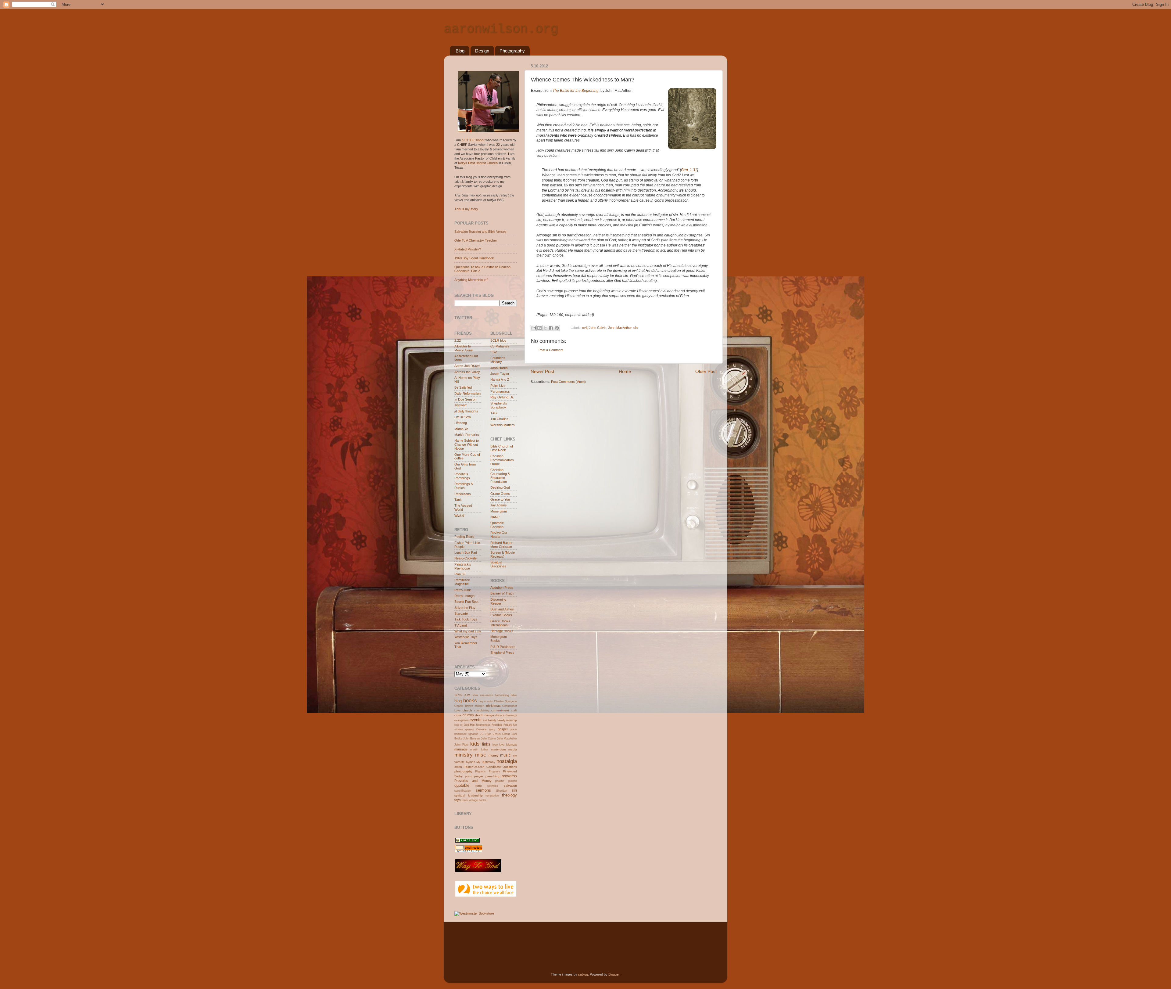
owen (458, 766)
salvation (510, 785)
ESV (493, 352)
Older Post (706, 371)
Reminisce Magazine (462, 582)
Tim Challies (499, 419)
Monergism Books (498, 638)
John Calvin (597, 327)
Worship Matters (502, 425)
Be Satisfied (463, 387)
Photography (512, 50)
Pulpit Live (497, 385)
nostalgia (506, 761)
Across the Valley (467, 372)
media (512, 749)
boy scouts (486, 701)
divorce (499, 715)
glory (492, 729)
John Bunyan (471, 738)
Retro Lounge (464, 596)
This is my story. (466, 209)
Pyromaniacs (500, 391)
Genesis (481, 729)
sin (635, 327)
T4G (493, 413)
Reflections (462, 494)
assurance (486, 695)
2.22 (457, 340)
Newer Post (542, 371)
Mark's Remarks (466, 435)
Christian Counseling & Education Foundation (500, 476)
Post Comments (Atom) (568, 381)
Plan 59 (459, 574)
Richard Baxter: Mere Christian (502, 544)
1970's (458, 695)
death (479, 715)
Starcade (461, 613)
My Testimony (486, 762)
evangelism (461, 720)
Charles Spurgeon (505, 701)
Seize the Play (464, 608)
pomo (468, 776)
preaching (492, 776)
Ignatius (473, 733)
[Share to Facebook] (551, 328)
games (469, 729)
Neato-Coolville (465, 558)
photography (463, 771)
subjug (583, 974)
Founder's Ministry (497, 360)
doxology (511, 715)
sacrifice (492, 785)
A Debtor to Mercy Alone (463, 348)
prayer (478, 776)
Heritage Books (501, 631)
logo (495, 744)
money (494, 755)
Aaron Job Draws (467, 366)
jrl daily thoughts (466, 411)
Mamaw (511, 744)
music (505, 755)
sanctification (462, 790)
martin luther (479, 749)
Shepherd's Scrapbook (498, 405)
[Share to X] (545, 328)
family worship (507, 720)
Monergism (498, 511)
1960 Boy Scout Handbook (474, 258)
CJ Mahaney (499, 346)
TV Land (460, 625)
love (501, 744)
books (470, 700)
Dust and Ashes (502, 609)
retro (478, 785)
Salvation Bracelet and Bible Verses (480, 231)
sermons (483, 790)
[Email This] (534, 328)
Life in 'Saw (462, 417)
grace (513, 729)
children (479, 705)
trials (465, 800)
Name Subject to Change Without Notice (466, 444)
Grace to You (500, 499)
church (467, 710)
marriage (460, 749)
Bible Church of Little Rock (501, 448)
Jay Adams (498, 505)
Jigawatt (460, 405)
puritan (512, 780)
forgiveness (483, 724)
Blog (460, 50)
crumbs (468, 715)
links (486, 744)
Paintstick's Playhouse (462, 566)
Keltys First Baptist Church (478, 163)
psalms (499, 780)
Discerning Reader (498, 601)
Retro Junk (462, 590)
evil (584, 327)
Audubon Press (501, 587)
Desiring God (500, 487)
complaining (481, 710)
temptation (492, 795)
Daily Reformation (467, 393)
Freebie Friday (502, 724)
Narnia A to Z (499, 379)
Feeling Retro (464, 536)
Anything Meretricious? (471, 280)
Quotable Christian (497, 525)
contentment (500, 710)
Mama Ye (461, 429)
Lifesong (460, 423)
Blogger (613, 974)
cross (457, 715)
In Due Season (465, 399)
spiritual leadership (468, 795)
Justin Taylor (499, 374)
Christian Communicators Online (502, 460)
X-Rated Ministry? (467, 249)
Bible (514, 695)
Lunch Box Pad (465, 552)
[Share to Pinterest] (557, 328)
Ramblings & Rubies (463, 486)
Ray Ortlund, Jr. (502, 397)
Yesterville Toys (466, 637)
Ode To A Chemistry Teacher (475, 240)
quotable (461, 785)
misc (480, 755)
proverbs (509, 776)
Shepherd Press (502, 652)
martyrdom (498, 749)
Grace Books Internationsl (500, 623)
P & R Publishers (502, 647)
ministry (463, 755)
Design (482, 50)
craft (514, 710)
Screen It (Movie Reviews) (502, 554)
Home (625, 371)
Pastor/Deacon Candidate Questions (490, 766)
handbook (460, 733)
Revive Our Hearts (498, 534)
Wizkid (459, 515)
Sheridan (501, 790)
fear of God (461, 724)
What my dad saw (467, 631)
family (492, 720)
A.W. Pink (471, 695)
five (472, 724)
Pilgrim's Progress (487, 771)
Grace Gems (500, 493)
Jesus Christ (501, 733)
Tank (458, 500)
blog (458, 701)
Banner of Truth (502, 593)
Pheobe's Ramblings (462, 476)
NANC (495, 517)
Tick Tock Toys (465, 619)
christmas (493, 705)
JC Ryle (485, 733)
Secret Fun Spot (466, 601)
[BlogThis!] (539, 328)
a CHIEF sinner (473, 140)
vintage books (477, 800)
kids (475, 744)
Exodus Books (501, 615)
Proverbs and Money (473, 780)
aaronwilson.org (501, 29)
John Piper (461, 744)
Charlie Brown (463, 705)
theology (509, 795)
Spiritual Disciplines (498, 564)
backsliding (502, 695)
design (489, 715)
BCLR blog (498, 340)
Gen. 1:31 (689, 170)
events (476, 719)
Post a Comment (551, 350)
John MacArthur (620, 327)
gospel (502, 729)
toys (457, 800)
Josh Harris (499, 368)
